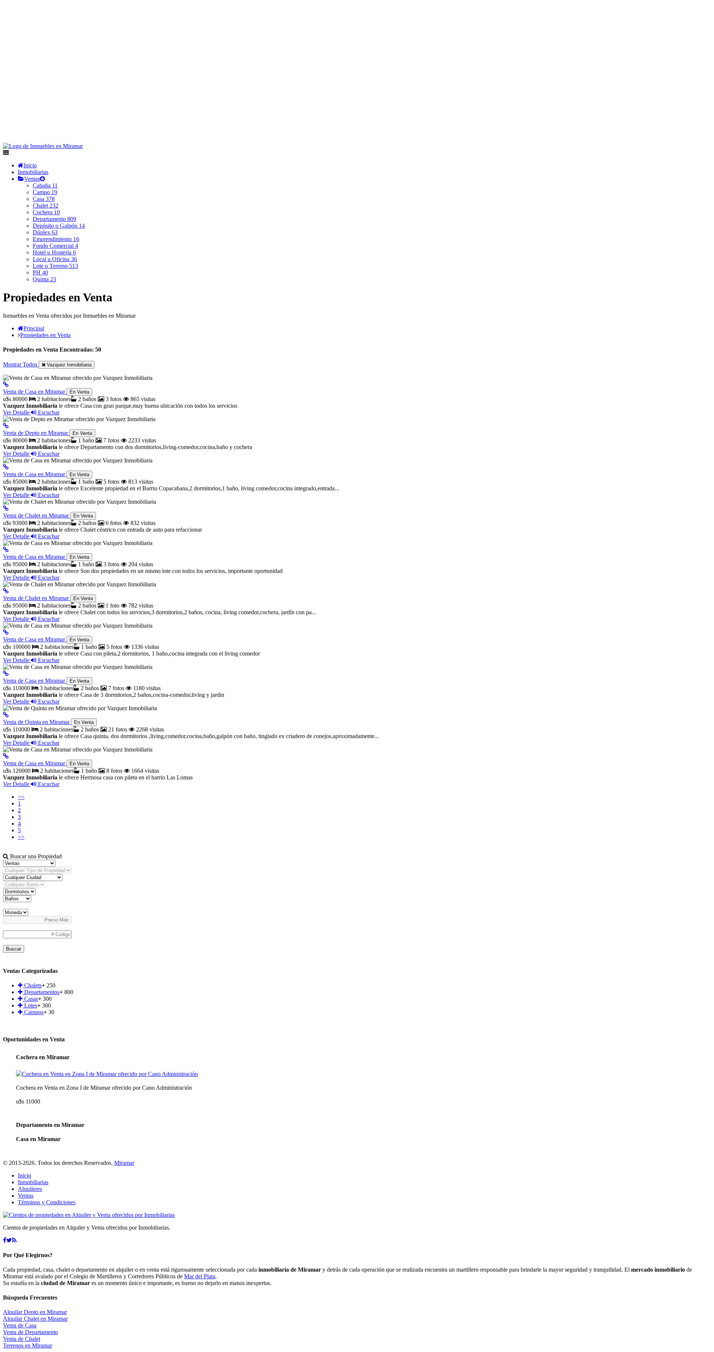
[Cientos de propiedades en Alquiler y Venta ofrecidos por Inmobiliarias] (43, 146)
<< (21, 797)
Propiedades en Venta (45, 335)
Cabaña (45, 185)
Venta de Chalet (21, 1339)
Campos (33, 1012)
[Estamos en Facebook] (4, 1240)
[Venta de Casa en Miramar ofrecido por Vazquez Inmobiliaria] (6, 384)
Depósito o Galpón (59, 225)
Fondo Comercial (55, 246)
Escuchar (48, 412)
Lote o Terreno (55, 266)
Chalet (45, 205)
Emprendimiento (56, 239)
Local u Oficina (55, 259)
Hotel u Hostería (54, 252)
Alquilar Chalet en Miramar (35, 1319)
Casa (44, 199)
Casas (30, 999)
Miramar (124, 1163)
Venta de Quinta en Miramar (48, 722)
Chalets (32, 985)
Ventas (32, 179)
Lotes (30, 1005)
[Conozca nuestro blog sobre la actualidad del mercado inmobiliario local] (14, 1240)
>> (21, 837)
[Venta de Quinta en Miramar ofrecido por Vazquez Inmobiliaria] (6, 715)
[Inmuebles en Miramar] (89, 1215)
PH (40, 272)
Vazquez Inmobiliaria (68, 365)
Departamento (54, 219)
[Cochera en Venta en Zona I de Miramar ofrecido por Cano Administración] (107, 1074)
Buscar (13, 949)
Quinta (44, 279)
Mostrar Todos (21, 364)
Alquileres (30, 1189)
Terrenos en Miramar (27, 1345)
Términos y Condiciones (46, 1202)
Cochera (46, 212)
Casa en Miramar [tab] (38, 1139)
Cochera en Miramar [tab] (43, 1057)
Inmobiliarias (33, 172)
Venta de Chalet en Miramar (48, 515)
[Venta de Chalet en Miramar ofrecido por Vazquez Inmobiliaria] (6, 508)
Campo (45, 192)
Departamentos (41, 992)
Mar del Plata (199, 1276)
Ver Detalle (17, 412)
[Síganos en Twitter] (9, 1240)
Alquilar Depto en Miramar (35, 1312)
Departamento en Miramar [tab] (50, 1125)
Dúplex (45, 232)
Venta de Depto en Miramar (47, 433)
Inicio (30, 165)
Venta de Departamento (30, 1332)
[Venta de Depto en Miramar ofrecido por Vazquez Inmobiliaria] (6, 426)
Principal (33, 328)
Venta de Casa (19, 1325)
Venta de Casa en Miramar (46, 391)
